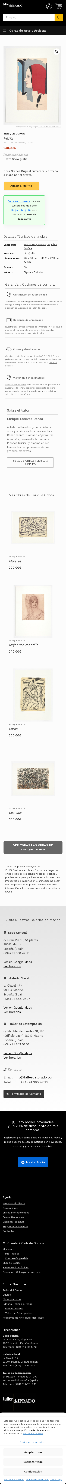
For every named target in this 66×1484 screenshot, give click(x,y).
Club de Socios (12, 1262)
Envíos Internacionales (16, 1212)
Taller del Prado (12, 1290)
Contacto (8, 1231)
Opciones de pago (13, 1221)
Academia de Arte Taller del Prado (23, 1317)
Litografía (29, 253)
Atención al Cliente (14, 1203)
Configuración (33, 1471)
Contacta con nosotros (15, 333)
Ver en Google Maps (18, 962)
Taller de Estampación (18, 1313)
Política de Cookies (33, 1433)
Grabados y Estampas (37, 244)
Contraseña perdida (16, 1258)
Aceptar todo (33, 1452)
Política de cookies (14, 1479)
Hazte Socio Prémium (16, 1267)
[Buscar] (59, 17)
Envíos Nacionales (13, 1217)
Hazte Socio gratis (15, 159)
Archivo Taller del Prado (49, 127)
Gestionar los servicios (32, 1442)
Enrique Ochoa (14, 133)
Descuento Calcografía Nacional (22, 1272)
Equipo (7, 1294)
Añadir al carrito (21, 185)
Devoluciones (10, 1208)
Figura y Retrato (33, 272)
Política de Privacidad (37, 1479)
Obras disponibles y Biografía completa (30, 462)
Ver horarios (12, 966)
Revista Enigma (14, 1308)
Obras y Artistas (12, 1299)
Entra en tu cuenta (19, 201)
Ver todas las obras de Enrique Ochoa (33, 847)
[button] (57, 51)
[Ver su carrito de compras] (58, 6)
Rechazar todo (33, 1461)
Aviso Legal (56, 1479)
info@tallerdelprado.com (34, 1077)
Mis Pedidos (12, 1253)
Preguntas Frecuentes (15, 1226)
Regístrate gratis (21, 210)
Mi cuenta (8, 1249)
